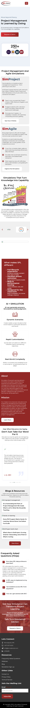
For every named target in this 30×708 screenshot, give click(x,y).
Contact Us (5, 674)
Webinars (5, 661)
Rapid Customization (15, 339)
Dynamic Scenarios (15, 320)
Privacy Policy (6, 677)
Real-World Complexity (15, 359)
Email (6, 687)
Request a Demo (9, 34)
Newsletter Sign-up (8, 667)
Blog (3, 664)
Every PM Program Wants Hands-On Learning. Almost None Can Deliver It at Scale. (15, 521)
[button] (2, 230)
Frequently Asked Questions (11, 658)
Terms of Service (7, 679)
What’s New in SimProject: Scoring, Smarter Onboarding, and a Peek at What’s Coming (14, 535)
